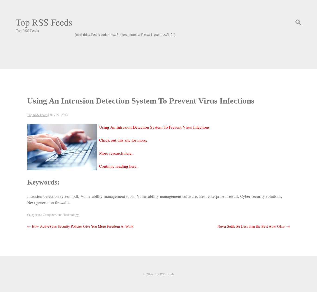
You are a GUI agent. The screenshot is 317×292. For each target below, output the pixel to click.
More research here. (116, 153)
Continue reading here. (118, 166)
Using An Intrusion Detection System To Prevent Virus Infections (140, 100)
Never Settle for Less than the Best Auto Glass (253, 226)
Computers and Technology (61, 214)
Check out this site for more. (123, 140)
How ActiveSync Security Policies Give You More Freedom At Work (80, 226)
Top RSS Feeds (44, 22)
